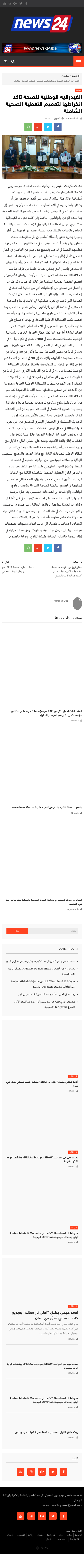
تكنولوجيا (21, 1535)
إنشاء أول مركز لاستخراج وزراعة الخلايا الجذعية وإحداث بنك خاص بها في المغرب (44, 902)
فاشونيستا (74, 1539)
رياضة (30, 1535)
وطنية (66, 76)
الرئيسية (76, 76)
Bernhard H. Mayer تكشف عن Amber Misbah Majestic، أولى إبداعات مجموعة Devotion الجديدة (42, 984)
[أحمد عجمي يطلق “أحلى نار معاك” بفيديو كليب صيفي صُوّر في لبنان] (42, 1048)
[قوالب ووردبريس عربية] (38, 1547)
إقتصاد (10, 1535)
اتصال (48, 1539)
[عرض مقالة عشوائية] (5, 61)
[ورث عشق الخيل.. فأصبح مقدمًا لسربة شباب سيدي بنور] (42, 1421)
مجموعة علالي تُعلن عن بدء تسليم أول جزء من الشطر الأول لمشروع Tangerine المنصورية (44, 1004)
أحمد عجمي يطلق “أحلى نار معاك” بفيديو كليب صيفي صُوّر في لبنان (40, 961)
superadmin (72, 118)
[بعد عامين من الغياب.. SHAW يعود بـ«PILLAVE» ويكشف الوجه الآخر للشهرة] (42, 1124)
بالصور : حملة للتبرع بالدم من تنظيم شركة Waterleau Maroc (47, 807)
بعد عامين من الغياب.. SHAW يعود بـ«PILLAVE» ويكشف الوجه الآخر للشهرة (41, 971)
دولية (61, 1535)
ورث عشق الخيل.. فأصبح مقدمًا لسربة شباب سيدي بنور (47, 994)
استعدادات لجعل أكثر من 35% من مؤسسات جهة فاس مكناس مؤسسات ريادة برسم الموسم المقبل (46, 713)
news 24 (75, 720)
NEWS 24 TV (61, 1539)
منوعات (74, 1228)
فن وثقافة (73, 1076)
